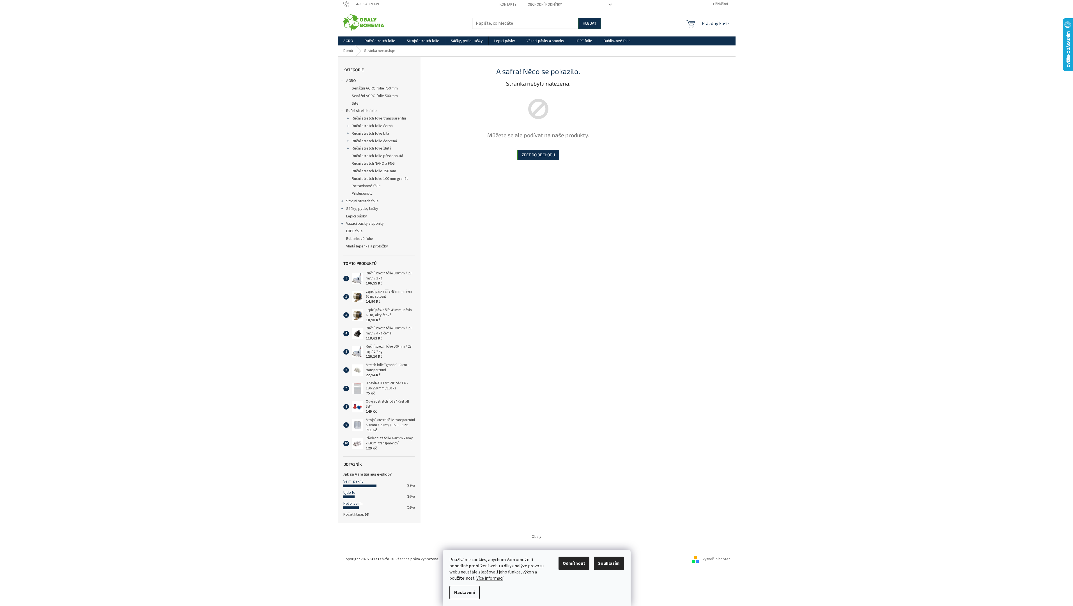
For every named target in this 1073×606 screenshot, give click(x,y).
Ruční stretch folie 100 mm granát (380, 179)
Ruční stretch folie (361, 111)
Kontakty (508, 4)
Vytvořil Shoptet (716, 559)
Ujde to (349, 492)
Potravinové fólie (366, 186)
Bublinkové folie (359, 239)
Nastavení (464, 592)
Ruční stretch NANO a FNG (373, 163)
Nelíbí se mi (352, 503)
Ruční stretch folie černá (372, 126)
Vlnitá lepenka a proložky (367, 246)
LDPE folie (354, 231)
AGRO (351, 81)
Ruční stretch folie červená (374, 141)
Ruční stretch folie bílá (370, 133)
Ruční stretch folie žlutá (371, 148)
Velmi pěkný (353, 481)
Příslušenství (362, 193)
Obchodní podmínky (545, 4)
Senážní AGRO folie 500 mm (375, 96)
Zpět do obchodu (538, 154)
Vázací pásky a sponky (365, 223)
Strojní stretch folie (362, 201)
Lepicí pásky (356, 216)
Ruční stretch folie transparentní (379, 118)
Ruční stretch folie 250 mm (374, 171)
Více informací (489, 578)
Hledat (589, 23)
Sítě (355, 103)
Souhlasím (609, 563)
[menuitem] (348, 40)
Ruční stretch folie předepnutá (377, 156)
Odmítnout (574, 563)
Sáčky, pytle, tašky (362, 209)
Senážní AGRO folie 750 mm (375, 88)
